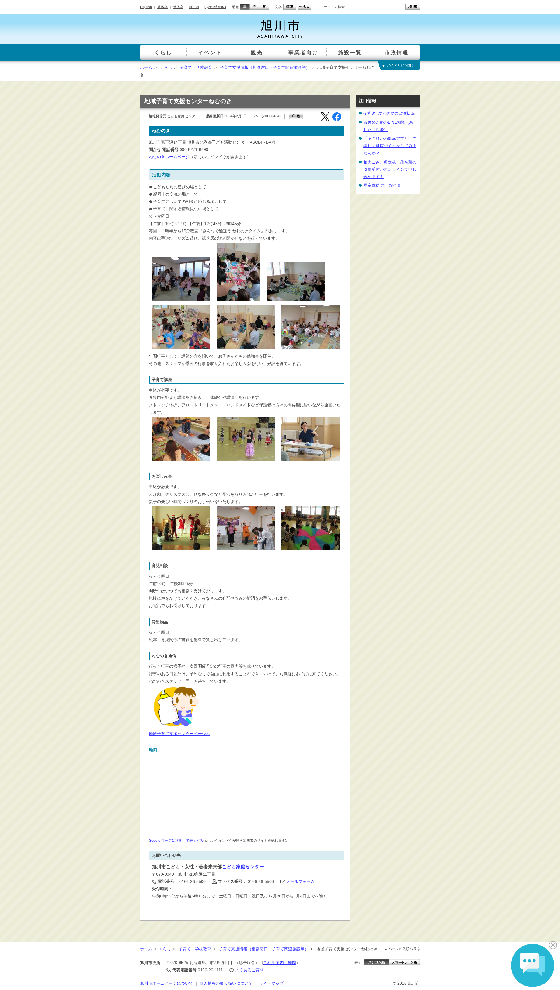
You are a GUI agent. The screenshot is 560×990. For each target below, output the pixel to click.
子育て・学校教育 (196, 67)
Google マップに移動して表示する (176, 840)
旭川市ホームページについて (166, 983)
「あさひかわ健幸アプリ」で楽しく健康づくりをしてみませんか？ (389, 145)
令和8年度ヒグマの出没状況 (389, 113)
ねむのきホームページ (169, 156)
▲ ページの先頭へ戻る (402, 949)
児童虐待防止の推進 (381, 185)
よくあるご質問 (249, 970)
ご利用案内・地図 (279, 962)
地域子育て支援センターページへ (179, 733)
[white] (254, 7)
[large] (303, 7)
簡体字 (162, 7)
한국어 (194, 7)
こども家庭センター (243, 866)
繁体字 (178, 7)
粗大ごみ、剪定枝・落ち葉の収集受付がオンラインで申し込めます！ (389, 169)
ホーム (146, 67)
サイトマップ (271, 983)
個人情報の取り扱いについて (226, 983)
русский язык (215, 7)
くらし (166, 67)
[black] (244, 7)
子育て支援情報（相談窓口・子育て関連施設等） (265, 67)
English (146, 7)
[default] (289, 7)
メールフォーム (300, 881)
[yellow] (264, 7)
